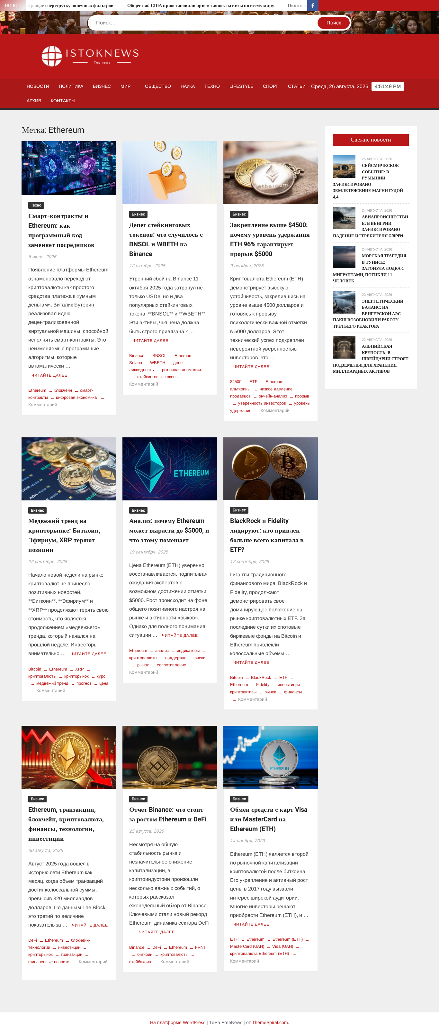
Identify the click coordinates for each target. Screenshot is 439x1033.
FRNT (200, 947)
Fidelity (263, 684)
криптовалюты (174, 954)
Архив (34, 100)
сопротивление (171, 665)
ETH (234, 939)
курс (101, 676)
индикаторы (188, 650)
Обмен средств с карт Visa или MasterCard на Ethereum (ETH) (269, 819)
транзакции (71, 954)
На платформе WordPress (177, 1022)
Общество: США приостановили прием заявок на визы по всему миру (171, 5)
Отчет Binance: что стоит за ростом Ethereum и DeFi (167, 814)
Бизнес (102, 86)
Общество (158, 86)
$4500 (235, 381)
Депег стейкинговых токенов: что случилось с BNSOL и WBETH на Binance (166, 239)
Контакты (63, 100)
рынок (143, 665)
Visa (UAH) (282, 946)
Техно (212, 86)
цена (103, 683)
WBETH (157, 362)
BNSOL (159, 355)
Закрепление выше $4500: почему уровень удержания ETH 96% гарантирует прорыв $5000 (270, 239)
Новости (38, 86)
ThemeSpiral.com (270, 1022)
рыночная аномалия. (182, 369)
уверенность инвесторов (262, 403)
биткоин (144, 954)
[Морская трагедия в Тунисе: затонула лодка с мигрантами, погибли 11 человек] (344, 256)
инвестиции (289, 684)
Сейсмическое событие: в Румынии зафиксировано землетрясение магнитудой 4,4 (368, 181)
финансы (293, 692)
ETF (253, 381)
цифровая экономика (76, 397)
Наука (188, 86)
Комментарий (42, 404)
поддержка (175, 657)
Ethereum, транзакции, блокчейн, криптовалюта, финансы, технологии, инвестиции (66, 824)
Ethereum (37, 390)
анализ (162, 650)
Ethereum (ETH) (288, 939)
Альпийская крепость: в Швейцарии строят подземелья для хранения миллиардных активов (370, 358)
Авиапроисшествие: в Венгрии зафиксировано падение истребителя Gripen (370, 226)
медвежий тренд (52, 683)
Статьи (297, 86)
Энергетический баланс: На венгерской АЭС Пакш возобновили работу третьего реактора (368, 313)
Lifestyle (241, 86)
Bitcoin (34, 669)
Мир (125, 86)
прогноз (83, 683)
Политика (71, 86)
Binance (136, 355)
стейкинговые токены (157, 376)
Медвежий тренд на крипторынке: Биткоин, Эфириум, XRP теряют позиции (64, 535)
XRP (79, 669)
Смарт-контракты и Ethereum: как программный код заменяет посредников (61, 230)
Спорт (270, 86)
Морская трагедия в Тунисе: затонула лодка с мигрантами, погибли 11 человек (369, 268)
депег (178, 362)
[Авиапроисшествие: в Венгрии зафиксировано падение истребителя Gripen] (344, 217)
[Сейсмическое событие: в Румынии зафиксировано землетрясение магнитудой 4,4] (344, 166)
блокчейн (63, 390)
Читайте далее (49, 375)
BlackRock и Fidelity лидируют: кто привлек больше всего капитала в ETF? (267, 535)
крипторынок (76, 676)
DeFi (32, 940)
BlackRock (261, 677)
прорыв (302, 396)
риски (199, 657)
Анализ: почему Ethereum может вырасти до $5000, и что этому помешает (169, 530)
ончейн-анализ (273, 396)
